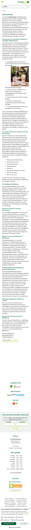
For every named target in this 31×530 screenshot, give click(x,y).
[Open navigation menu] (2, 1)
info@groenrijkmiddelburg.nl (15, 448)
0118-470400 (15, 340)
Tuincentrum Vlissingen (21, 500)
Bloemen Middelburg (9, 498)
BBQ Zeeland (13, 503)
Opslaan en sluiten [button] (9, 523)
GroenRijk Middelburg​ (15, 439)
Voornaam (8, 422)
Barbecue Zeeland (22, 504)
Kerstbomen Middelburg (9, 500)
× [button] (29, 508)
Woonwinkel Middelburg (21, 506)
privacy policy (25, 420)
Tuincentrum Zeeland (9, 501)
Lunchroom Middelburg (9, 506)
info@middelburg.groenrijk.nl (10, 342)
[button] (15, 527)
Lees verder (26, 514)
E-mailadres (22, 422)
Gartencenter (19, 501)
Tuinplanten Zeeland (22, 503)
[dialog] (15, 518)
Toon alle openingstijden (15, 472)
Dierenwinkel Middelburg (20, 498)
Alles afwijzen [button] (23, 523)
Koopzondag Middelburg (10, 504)
